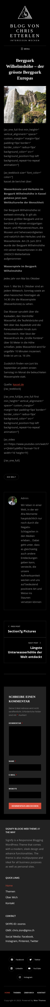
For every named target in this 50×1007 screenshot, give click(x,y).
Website (13, 789)
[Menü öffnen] (25, 49)
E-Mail (13, 775)
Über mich (12, 897)
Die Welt (11, 477)
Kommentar (16, 723)
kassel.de (18, 384)
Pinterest (24, 941)
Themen (10, 891)
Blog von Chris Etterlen (25, 30)
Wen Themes (40, 1000)
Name (12, 761)
